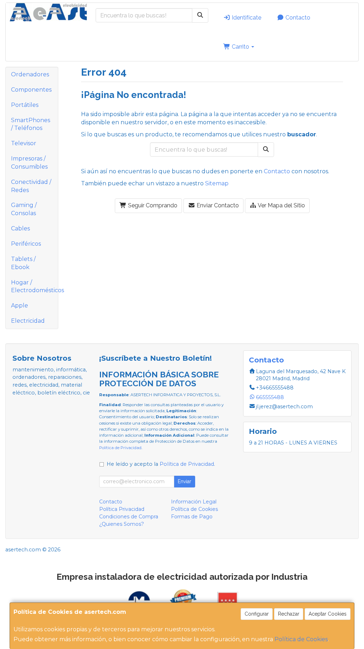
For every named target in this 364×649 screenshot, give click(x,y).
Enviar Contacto (217, 205)
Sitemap (217, 183)
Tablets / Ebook (23, 263)
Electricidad (28, 320)
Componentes (31, 89)
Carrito (240, 46)
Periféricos (26, 243)
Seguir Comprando (152, 205)
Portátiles (24, 105)
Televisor (23, 143)
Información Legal (193, 501)
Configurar (257, 614)
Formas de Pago (192, 516)
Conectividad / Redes (31, 186)
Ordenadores (30, 74)
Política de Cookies (301, 639)
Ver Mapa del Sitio (281, 205)
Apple (19, 305)
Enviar (184, 481)
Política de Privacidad (120, 447)
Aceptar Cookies (328, 614)
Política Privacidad (121, 509)
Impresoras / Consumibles (29, 162)
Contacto (297, 17)
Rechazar (288, 614)
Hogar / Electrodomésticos (34, 286)
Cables (20, 228)
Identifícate (245, 17)
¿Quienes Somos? (121, 524)
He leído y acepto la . (161, 464)
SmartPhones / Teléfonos (30, 124)
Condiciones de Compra (128, 516)
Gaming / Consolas (24, 209)
